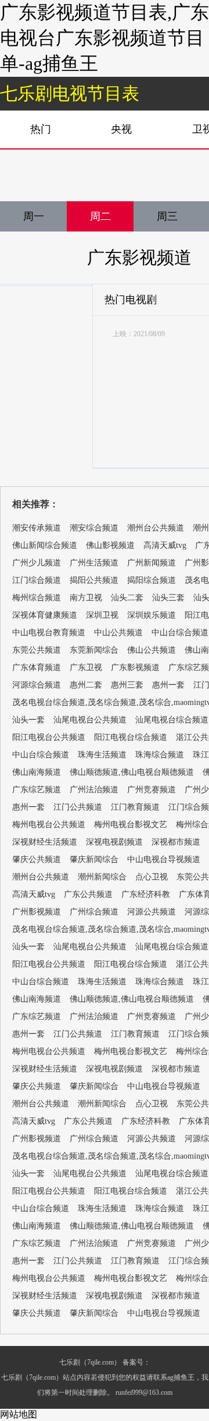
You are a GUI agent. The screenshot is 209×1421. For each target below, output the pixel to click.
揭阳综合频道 (151, 580)
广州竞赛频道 (151, 789)
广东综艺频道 (36, 789)
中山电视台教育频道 (48, 632)
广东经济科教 (145, 894)
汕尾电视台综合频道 (171, 719)
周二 (100, 216)
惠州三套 (127, 685)
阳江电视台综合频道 (130, 737)
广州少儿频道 (36, 562)
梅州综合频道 (36, 597)
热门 (40, 129)
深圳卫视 (102, 615)
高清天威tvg (164, 545)
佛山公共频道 (151, 650)
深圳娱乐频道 (151, 615)
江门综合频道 (36, 580)
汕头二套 (127, 597)
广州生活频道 (94, 562)
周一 (33, 216)
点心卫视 (151, 876)
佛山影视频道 (110, 545)
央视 (121, 129)
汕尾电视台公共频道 (90, 719)
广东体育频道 (36, 667)
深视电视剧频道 (114, 842)
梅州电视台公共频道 (48, 824)
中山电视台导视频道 (163, 859)
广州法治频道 (94, 789)
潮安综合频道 (94, 527)
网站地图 (18, 1414)
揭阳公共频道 (94, 580)
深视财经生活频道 (44, 842)
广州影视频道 (36, 911)
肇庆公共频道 (36, 859)
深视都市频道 (176, 842)
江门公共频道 (77, 807)
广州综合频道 (94, 911)
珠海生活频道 (102, 754)
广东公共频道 (88, 894)
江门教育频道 (135, 807)
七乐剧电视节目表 (69, 93)
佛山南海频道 (36, 772)
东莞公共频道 (36, 650)
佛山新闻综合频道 (44, 545)
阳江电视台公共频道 (48, 737)
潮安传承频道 (36, 527)
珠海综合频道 (159, 754)
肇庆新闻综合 (94, 859)
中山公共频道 (118, 632)
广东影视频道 (139, 257)
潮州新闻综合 (102, 876)
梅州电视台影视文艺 (130, 824)
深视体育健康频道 (44, 615)
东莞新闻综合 (94, 650)
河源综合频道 (36, 685)
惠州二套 (86, 685)
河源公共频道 (151, 911)
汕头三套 (168, 597)
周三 (167, 216)
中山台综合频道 (180, 632)
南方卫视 (86, 597)
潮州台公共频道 (155, 527)
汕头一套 (28, 719)
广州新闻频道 (151, 562)
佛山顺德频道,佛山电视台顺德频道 (132, 772)
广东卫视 (86, 667)
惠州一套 (168, 685)
